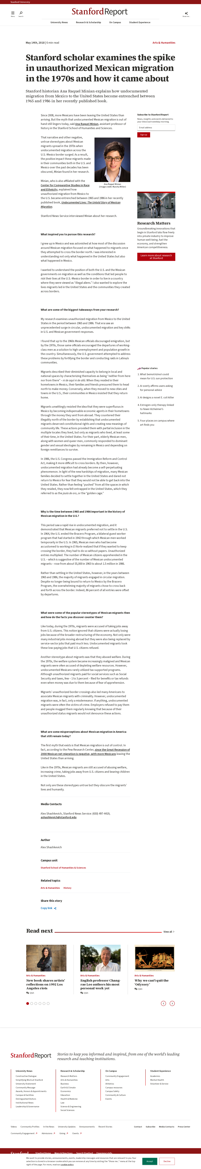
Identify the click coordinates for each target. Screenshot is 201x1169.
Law (62, 1102)
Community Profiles (30, 1126)
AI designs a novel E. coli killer (157, 397)
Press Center (184, 1126)
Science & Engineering (71, 1106)
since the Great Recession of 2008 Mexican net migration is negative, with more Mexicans (85, 752)
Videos (14, 1126)
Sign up (143, 134)
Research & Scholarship (88, 22)
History (67, 888)
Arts (107, 1079)
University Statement (26, 1083)
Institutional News (25, 1102)
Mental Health (157, 1079)
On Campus (115, 22)
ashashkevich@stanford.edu (59, 817)
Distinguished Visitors (26, 1098)
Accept (150, 1161)
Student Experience (139, 22)
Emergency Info (104, 1153)
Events (108, 1098)
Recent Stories (105, 1126)
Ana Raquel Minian (86, 124)
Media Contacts (166, 1126)
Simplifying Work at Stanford (29, 1079)
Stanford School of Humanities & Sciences (63, 867)
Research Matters (69, 1076)
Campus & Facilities (25, 1095)
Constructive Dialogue (26, 1076)
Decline (167, 1161)
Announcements (87, 1126)
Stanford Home (43, 1153)
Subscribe (150, 1126)
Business (65, 1083)
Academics (155, 1076)
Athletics (109, 1083)
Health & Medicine (69, 1098)
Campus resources (113, 1087)
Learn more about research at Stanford (156, 257)
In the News (48, 1126)
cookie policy (67, 1164)
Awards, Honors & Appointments (31, 1091)
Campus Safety (112, 1091)
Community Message (25, 1087)
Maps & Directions (64, 1153)
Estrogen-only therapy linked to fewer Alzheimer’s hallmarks (157, 409)
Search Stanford (84, 1153)
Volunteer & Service (159, 1083)
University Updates (67, 1126)
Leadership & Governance (27, 1106)
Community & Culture (115, 1095)
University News (59, 22)
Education (65, 1095)
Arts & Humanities (164, 42)
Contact (138, 1126)
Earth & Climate (68, 1087)
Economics (66, 1091)
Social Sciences (68, 1110)
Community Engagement (117, 1076)
